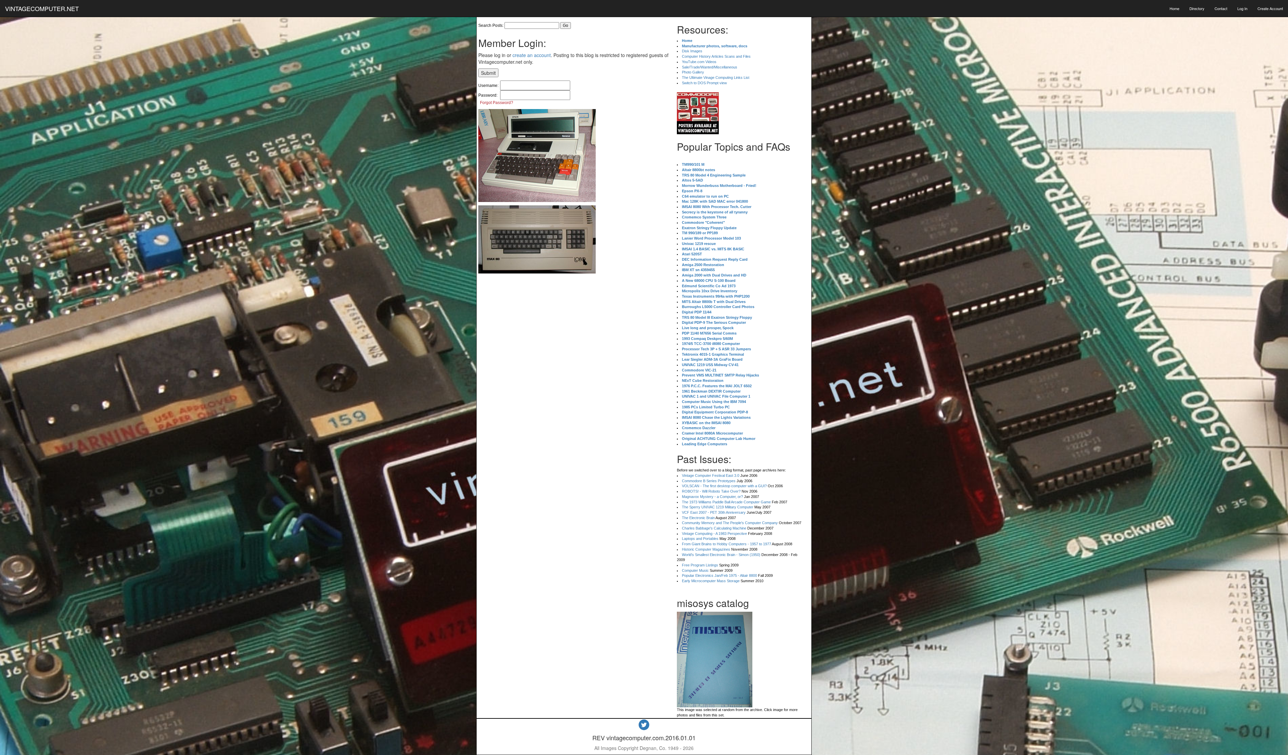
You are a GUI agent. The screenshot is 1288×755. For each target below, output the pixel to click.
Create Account (1270, 8)
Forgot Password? (496, 102)
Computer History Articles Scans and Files (716, 56)
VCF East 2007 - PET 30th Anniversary (714, 512)
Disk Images (692, 51)
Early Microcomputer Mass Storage (711, 581)
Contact (1221, 8)
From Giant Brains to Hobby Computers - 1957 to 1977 (726, 544)
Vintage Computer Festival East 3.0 (710, 475)
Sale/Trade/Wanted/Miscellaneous (709, 67)
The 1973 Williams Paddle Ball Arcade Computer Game (726, 502)
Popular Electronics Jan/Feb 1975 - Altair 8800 (719, 575)
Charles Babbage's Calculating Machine (714, 528)
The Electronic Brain (698, 518)
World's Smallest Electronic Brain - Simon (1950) (721, 555)
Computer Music (695, 570)
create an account (532, 55)
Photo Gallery (693, 72)
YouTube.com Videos (699, 62)
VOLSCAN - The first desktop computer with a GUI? (724, 486)
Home (1174, 8)
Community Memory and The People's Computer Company (730, 523)
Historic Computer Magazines (706, 549)
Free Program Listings (700, 565)
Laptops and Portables (700, 539)
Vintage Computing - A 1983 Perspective (714, 534)
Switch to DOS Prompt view (704, 83)
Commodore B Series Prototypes (709, 481)
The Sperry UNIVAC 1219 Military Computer (717, 507)
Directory (1196, 8)
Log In (1242, 8)
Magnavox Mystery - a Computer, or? (712, 497)
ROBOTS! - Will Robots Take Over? (711, 491)
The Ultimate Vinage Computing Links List (715, 78)
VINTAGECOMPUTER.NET (42, 8)
